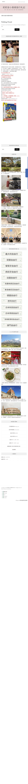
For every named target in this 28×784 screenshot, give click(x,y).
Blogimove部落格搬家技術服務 (21, 500)
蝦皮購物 (14, 449)
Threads (3, 94)
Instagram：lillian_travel (7, 91)
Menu (3, 1)
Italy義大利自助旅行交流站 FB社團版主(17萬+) (11, 87)
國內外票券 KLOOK (14, 433)
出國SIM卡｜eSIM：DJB (14, 439)
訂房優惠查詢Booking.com (14, 426)
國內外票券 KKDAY (14, 436)
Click (26, 173)
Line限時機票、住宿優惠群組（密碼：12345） (11, 95)
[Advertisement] (9, 134)
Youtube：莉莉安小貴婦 (6, 97)
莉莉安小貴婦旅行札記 (14, 7)
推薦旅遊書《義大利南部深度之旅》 (14, 446)
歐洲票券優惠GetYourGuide (14, 429)
